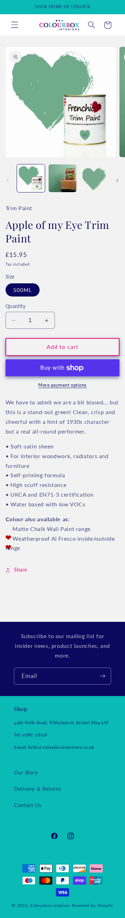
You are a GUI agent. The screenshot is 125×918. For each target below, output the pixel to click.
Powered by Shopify (92, 905)
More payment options (62, 385)
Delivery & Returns (37, 789)
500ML (22, 290)
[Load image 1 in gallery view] (31, 178)
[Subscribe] (103, 676)
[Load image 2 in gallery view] (62, 178)
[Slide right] (117, 180)
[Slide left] (7, 180)
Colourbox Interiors (50, 905)
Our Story (26, 772)
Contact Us (27, 805)
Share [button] (20, 569)
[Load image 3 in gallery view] (94, 178)
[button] (15, 25)
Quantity (15, 306)
